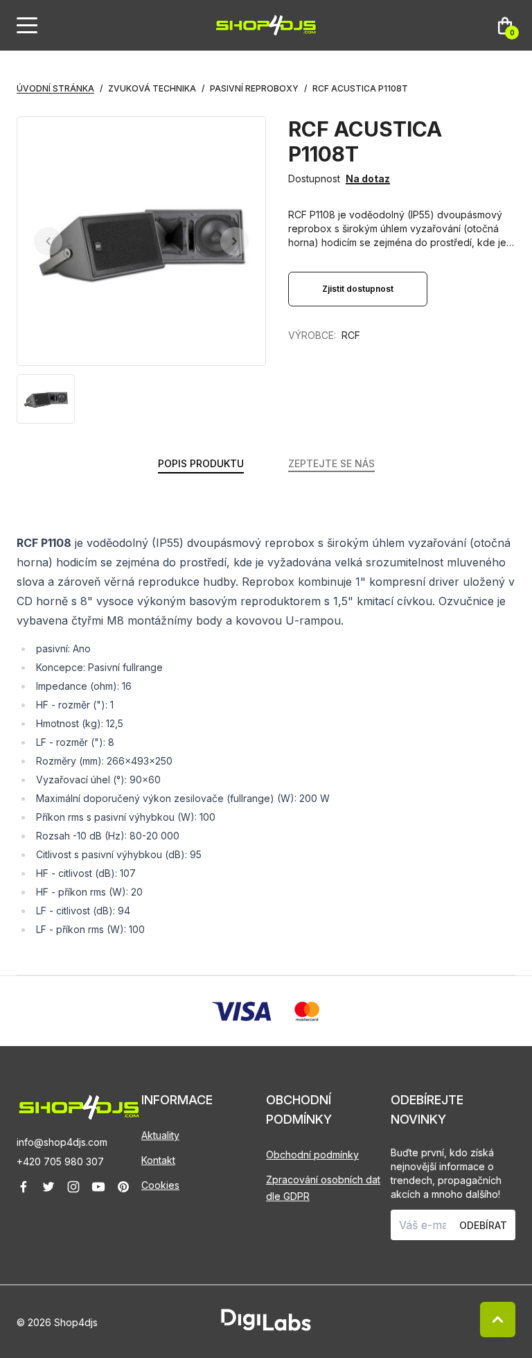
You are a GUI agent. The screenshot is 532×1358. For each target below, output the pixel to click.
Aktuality (160, 1135)
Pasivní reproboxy (254, 88)
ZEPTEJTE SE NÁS (331, 463)
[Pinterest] (123, 1187)
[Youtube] (98, 1187)
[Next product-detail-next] (234, 241)
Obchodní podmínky (312, 1154)
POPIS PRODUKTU (201, 463)
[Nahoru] (497, 1319)
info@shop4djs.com (62, 1142)
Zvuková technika (152, 88)
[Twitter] (48, 1187)
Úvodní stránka (55, 88)
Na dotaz (368, 178)
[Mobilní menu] (27, 25)
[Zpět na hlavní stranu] (79, 1107)
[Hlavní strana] (266, 25)
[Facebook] (23, 1187)
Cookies (160, 1185)
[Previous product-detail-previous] (48, 241)
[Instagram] (73, 1187)
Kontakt (158, 1160)
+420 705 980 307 (60, 1161)
